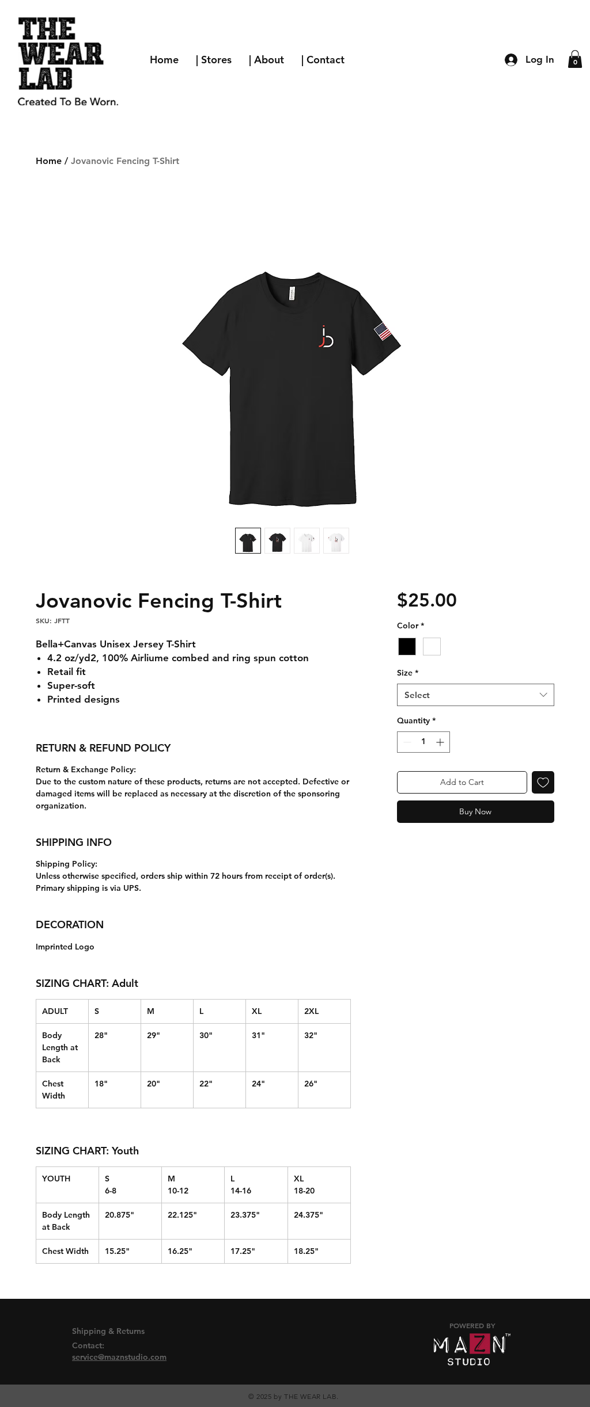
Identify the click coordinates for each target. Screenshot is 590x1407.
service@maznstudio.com (119, 1357)
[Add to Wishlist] (543, 782)
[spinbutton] (423, 742)
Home (49, 160)
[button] (575, 59)
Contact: (89, 1345)
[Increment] (441, 742)
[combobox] (475, 695)
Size (407, 673)
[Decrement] (406, 742)
